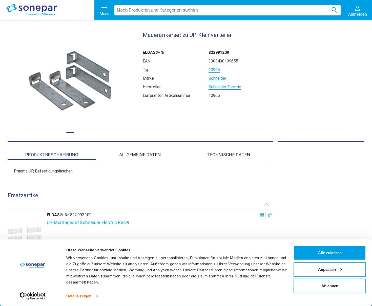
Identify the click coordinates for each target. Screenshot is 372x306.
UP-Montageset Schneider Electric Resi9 (88, 222)
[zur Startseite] (50, 10)
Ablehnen (329, 286)
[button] (70, 81)
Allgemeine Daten (140, 154)
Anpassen (327, 269)
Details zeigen (78, 296)
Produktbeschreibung (51, 154)
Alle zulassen (330, 253)
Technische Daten (228, 154)
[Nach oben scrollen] (266, 204)
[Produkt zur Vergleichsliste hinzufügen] (262, 215)
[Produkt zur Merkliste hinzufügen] (269, 215)
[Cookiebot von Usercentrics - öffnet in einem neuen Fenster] (33, 296)
